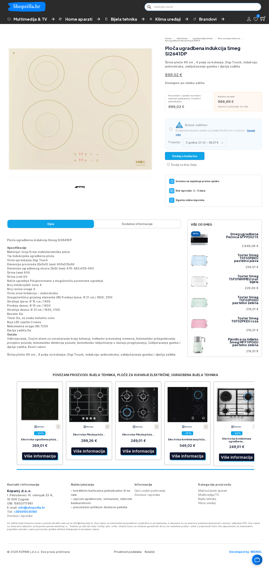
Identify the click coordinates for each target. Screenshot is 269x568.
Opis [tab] (50, 224)
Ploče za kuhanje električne (229, 39)
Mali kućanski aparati (212, 490)
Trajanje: (174, 142)
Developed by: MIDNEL (245, 551)
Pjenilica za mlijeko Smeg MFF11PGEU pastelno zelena (243, 342)
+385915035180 (25, 512)
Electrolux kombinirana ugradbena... (236, 440)
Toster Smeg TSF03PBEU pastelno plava (246, 258)
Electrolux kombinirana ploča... (187, 439)
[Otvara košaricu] (257, 560)
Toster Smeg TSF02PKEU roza (244, 319)
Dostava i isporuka (20, 516)
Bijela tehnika (124, 19)
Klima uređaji (168, 19)
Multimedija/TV (208, 495)
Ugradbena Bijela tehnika (203, 39)
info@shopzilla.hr (31, 507)
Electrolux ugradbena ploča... (39, 439)
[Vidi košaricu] (263, 18)
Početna (168, 39)
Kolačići (150, 551)
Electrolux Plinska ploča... (89, 434)
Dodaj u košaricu (184, 156)
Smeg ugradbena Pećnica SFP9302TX (242, 235)
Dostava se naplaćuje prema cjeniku (197, 181)
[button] (255, 19)
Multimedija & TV (30, 19)
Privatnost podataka (128, 551)
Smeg (207, 224)
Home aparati (78, 19)
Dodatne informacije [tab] (137, 224)
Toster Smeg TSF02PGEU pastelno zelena (245, 300)
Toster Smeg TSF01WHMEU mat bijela (243, 279)
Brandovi (208, 19)
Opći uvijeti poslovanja (149, 490)
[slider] (135, 469)
